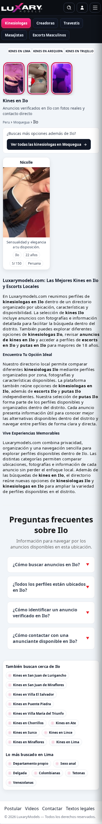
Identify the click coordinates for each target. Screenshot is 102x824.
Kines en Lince (60, 732)
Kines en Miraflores (28, 742)
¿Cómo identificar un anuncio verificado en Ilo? (51, 613)
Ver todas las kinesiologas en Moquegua (49, 144)
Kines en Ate (66, 723)
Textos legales (80, 808)
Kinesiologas (16, 23)
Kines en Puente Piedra (32, 704)
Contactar (52, 808)
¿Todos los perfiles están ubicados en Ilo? (51, 587)
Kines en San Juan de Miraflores (38, 685)
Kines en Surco (25, 732)
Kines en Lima (19, 51)
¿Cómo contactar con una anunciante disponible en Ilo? (51, 638)
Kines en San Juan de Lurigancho (39, 675)
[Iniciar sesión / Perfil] (82, 8)
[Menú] (95, 8)
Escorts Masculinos (49, 35)
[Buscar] (69, 8)
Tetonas (78, 773)
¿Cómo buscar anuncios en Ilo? (51, 565)
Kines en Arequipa (48, 51)
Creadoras (45, 23)
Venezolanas (23, 782)
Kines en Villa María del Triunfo (38, 713)
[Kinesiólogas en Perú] (21, 8)
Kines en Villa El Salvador (33, 694)
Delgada (20, 773)
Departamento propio (30, 763)
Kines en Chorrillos (28, 723)
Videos (32, 808)
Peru (6, 122)
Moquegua (21, 122)
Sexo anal (68, 763)
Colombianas (49, 773)
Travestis (71, 23)
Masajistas (14, 35)
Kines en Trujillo (80, 51)
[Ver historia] (13, 78)
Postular (13, 808)
